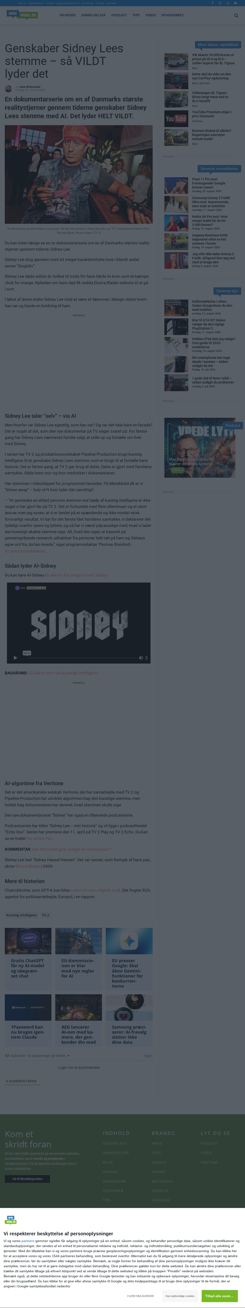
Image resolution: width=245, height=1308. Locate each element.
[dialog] (122, 1258)
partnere (28, 1241)
